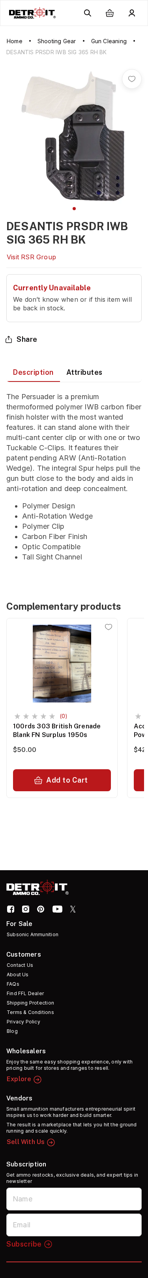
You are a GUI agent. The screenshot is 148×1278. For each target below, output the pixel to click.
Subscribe (24, 1244)
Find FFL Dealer (25, 993)
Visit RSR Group (31, 257)
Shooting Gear (56, 41)
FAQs (13, 984)
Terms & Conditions (30, 1012)
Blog (12, 1031)
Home (14, 41)
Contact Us (20, 965)
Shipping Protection (30, 1003)
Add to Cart (67, 780)
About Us (18, 974)
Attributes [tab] (84, 372)
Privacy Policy (23, 1022)
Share (27, 339)
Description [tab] (33, 372)
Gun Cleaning (109, 41)
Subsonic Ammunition (32, 934)
